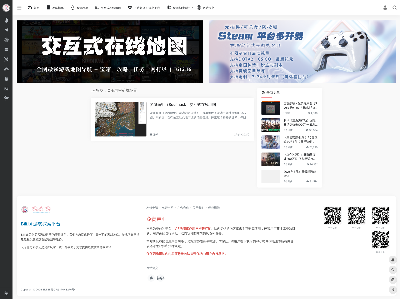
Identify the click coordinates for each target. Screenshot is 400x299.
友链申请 (152, 207)
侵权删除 (214, 207)
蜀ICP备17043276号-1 (63, 289)
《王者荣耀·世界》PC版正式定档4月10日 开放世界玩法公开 (301, 140)
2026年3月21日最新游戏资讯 (300, 174)
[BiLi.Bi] (37, 211)
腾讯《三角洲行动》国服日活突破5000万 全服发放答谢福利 (300, 123)
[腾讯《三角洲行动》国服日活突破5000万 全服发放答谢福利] (270, 125)
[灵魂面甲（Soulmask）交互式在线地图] (120, 119)
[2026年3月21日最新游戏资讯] (270, 177)
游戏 (155, 134)
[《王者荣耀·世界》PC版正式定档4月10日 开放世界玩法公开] (270, 142)
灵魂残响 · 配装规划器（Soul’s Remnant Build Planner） (300, 106)
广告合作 (183, 207)
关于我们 (198, 207)
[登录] (385, 8)
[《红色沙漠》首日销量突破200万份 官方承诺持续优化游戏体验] (270, 159)
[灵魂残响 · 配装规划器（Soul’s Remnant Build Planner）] (270, 108)
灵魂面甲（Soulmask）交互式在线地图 (183, 104)
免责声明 (168, 207)
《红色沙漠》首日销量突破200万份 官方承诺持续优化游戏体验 (300, 157)
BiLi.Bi (46, 289)
